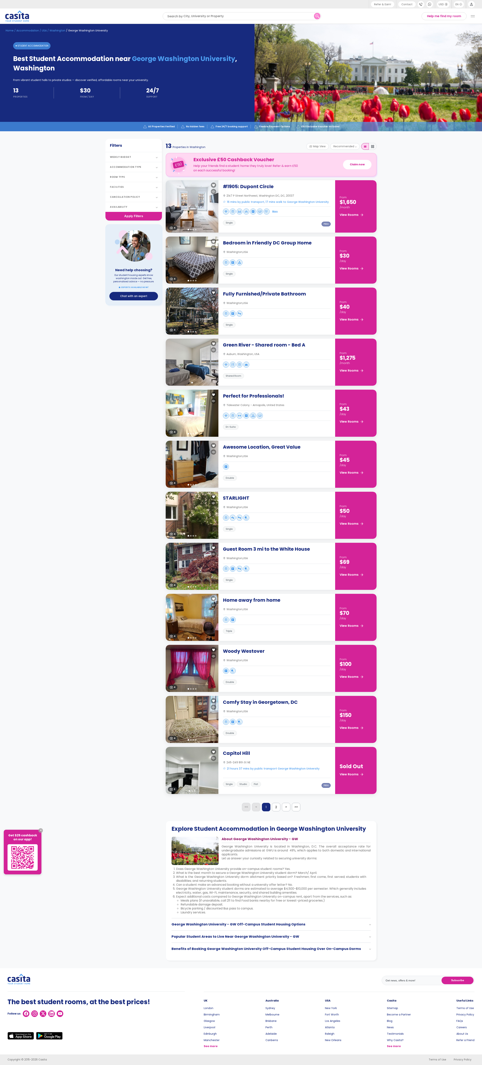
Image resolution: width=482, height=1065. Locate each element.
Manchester (212, 1040)
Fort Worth (332, 1014)
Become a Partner (399, 1014)
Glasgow (209, 1021)
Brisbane (271, 1021)
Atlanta (330, 1027)
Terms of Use (465, 1008)
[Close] (40, 830)
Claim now (357, 164)
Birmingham (212, 1014)
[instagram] (34, 1013)
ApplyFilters (133, 216)
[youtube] (60, 1013)
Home (10, 30)
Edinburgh (210, 1034)
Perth (268, 1027)
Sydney (270, 1008)
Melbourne (272, 1014)
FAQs (459, 1021)
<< (246, 806)
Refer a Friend (465, 1040)
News (390, 1027)
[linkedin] (51, 1013)
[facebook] (26, 1013)
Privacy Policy (465, 1014)
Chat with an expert (133, 296)
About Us (462, 1034)
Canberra (271, 1040)
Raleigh (329, 1034)
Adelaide (271, 1034)
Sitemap (392, 1008)
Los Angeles (332, 1021)
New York (331, 1008)
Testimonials (395, 1034)
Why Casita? (395, 1040)
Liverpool (209, 1027)
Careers (461, 1027)
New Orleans (333, 1040)
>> (296, 806)
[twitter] (43, 1013)
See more (211, 1046)
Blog (389, 1021)
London (208, 1008)
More (275, 211)
